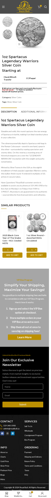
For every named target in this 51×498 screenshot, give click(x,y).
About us (4, 452)
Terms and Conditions (33, 466)
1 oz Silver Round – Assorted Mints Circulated (36, 238)
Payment (28, 452)
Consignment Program (33, 435)
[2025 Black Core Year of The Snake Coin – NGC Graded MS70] (12, 223)
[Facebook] (2, 433)
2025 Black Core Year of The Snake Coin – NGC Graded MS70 (11, 239)
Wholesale (28, 431)
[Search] (45, 7)
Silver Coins (16, 97)
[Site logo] (24, 6)
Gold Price (4, 461)
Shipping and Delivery (33, 457)
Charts (3, 457)
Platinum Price (6, 470)
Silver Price (4, 466)
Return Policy (29, 461)
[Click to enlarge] (19, 44)
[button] (12, 255)
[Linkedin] (13, 433)
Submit (22, 404)
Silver (9, 102)
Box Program (29, 440)
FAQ (26, 475)
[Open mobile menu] (3, 7)
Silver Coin (17, 102)
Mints (2, 479)
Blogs (2, 475)
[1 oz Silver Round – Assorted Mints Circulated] (37, 223)
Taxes (26, 470)
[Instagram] (7, 433)
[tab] (9, 111)
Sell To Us (28, 426)
